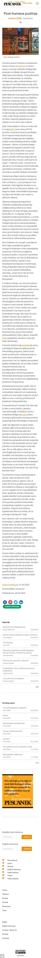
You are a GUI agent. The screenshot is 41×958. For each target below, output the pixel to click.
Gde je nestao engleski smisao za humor (20, 635)
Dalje (37, 687)
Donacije (5, 938)
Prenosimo (6, 906)
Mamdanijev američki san (14, 723)
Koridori (6, 739)
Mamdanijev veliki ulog (12, 754)
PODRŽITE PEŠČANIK (12, 606)
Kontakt (5, 934)
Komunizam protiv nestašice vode (17, 747)
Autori (9, 863)
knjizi (12, 129)
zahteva (21, 66)
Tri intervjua (8, 642)
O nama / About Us (9, 930)
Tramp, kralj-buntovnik (12, 731)
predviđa (26, 345)
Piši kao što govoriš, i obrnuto (15, 660)
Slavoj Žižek (15, 18)
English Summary (10, 844)
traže (4, 338)
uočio (24, 414)
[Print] (20, 22)
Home (4, 890)
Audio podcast (12, 873)
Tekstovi (5, 894)
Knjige (4, 922)
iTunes (9, 876)
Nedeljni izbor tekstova (12, 832)
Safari (5, 715)
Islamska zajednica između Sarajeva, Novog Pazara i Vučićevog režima (18, 651)
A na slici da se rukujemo (13, 678)
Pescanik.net (12, 860)
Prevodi (10, 866)
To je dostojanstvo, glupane (14, 708)
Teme (4, 910)
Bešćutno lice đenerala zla (14, 627)
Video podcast (12, 879)
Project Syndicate (10, 585)
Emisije (5, 898)
